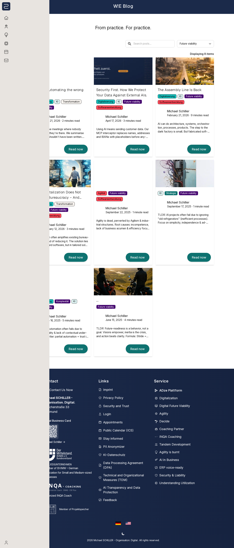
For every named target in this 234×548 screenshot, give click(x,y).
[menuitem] (24, 18)
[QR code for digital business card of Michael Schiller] (51, 431)
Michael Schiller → (54, 442)
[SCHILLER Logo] (25, 6)
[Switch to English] (128, 523)
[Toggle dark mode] (123, 533)
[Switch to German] (118, 523)
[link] (76, 149)
